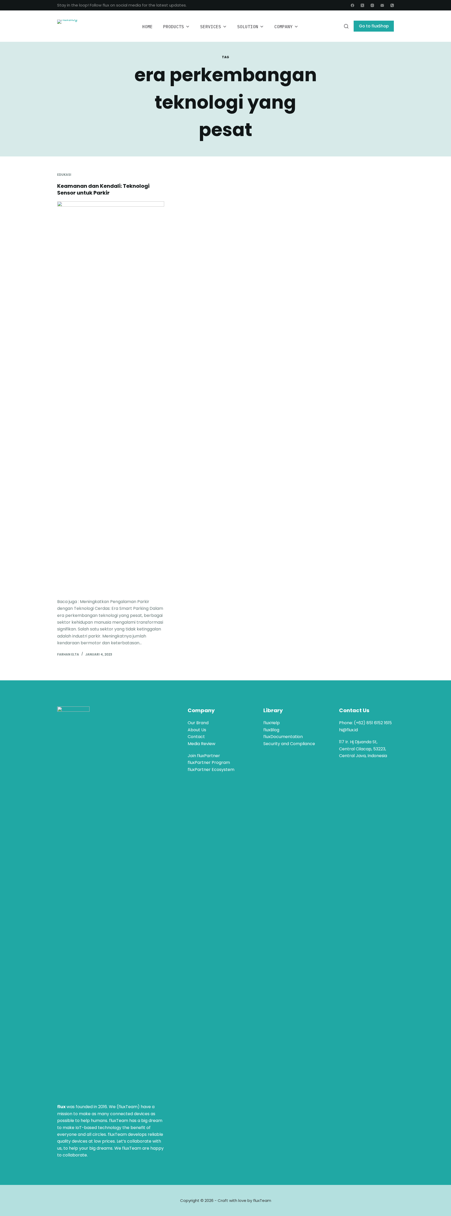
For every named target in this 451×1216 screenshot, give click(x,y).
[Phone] (392, 5)
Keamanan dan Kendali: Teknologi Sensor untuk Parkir (103, 189)
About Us (197, 730)
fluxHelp (271, 723)
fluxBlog (271, 730)
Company (283, 26)
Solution (247, 26)
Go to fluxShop (374, 26)
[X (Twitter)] (362, 5)
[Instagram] (372, 5)
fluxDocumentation (283, 737)
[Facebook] (352, 5)
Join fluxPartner (204, 756)
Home (147, 26)
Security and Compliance (289, 744)
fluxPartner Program (209, 762)
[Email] (382, 5)
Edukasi (64, 174)
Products (173, 26)
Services (210, 26)
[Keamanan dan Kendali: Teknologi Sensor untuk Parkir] (110, 397)
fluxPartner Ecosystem (211, 770)
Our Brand (198, 723)
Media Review (201, 744)
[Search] (346, 26)
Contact (196, 737)
